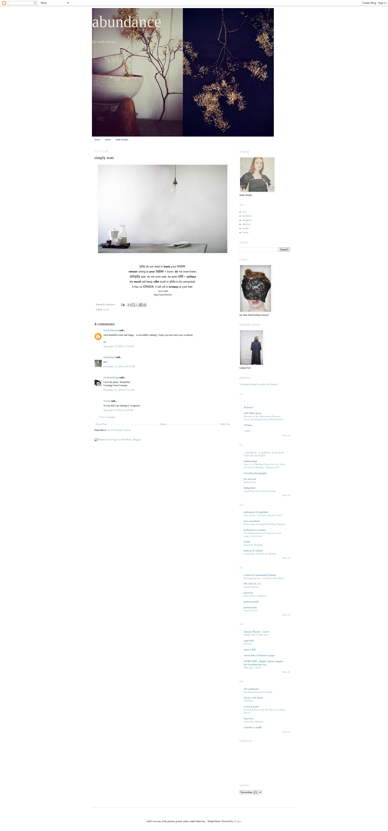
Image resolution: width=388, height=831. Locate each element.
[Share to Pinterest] (145, 305)
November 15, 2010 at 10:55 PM (119, 366)
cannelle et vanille (253, 727)
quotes (106, 309)
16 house (248, 407)
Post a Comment (107, 417)
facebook (246, 215)
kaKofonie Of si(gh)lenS (256, 512)
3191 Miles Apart (252, 413)
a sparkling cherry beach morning (259, 491)
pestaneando (250, 607)
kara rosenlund (252, 521)
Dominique (109, 357)
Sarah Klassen (110, 330)
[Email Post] (122, 304)
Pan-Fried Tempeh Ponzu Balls (258, 692)
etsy (244, 211)
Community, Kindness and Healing (260, 553)
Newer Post (101, 424)
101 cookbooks (251, 689)
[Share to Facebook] (141, 305)
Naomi (106, 401)
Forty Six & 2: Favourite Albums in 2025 (263, 515)
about (107, 139)
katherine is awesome (255, 530)
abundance (126, 22)
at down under (251, 706)
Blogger (237, 821)
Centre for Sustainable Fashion (260, 575)
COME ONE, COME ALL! (256, 635)
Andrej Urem (250, 482)
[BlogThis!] (133, 305)
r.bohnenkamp (111, 377)
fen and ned (250, 479)
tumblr (245, 228)
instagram (247, 220)
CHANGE (248, 701)
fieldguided (249, 488)
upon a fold (250, 649)
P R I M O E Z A (252, 583)
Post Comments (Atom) (119, 430)
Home (163, 424)
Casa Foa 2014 (250, 610)
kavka (247, 541)
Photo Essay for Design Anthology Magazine (265, 524)
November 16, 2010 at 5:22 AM (118, 390)
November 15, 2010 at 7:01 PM (118, 346)
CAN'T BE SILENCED (254, 455)
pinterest (246, 224)
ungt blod (249, 640)
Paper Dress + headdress (255, 596)
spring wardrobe (251, 587)
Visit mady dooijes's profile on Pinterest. (258, 384)
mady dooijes (122, 139)
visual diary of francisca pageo (259, 655)
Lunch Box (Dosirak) (254, 721)
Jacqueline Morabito (253, 545)
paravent (248, 592)
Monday (248, 643)
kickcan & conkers (253, 550)
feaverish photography (255, 473)
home (97, 139)
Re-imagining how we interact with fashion (264, 578)
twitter (245, 232)
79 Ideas (248, 425)
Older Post (225, 424)
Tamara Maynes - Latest (256, 631)
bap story (249, 718)
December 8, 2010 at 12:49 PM (118, 410)
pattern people (251, 601)
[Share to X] (137, 305)
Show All (286, 436)
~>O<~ (247, 431)
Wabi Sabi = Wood (252, 667)
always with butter (253, 697)
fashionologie (250, 461)
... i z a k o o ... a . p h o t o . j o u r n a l (264, 452)
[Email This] (129, 305)
